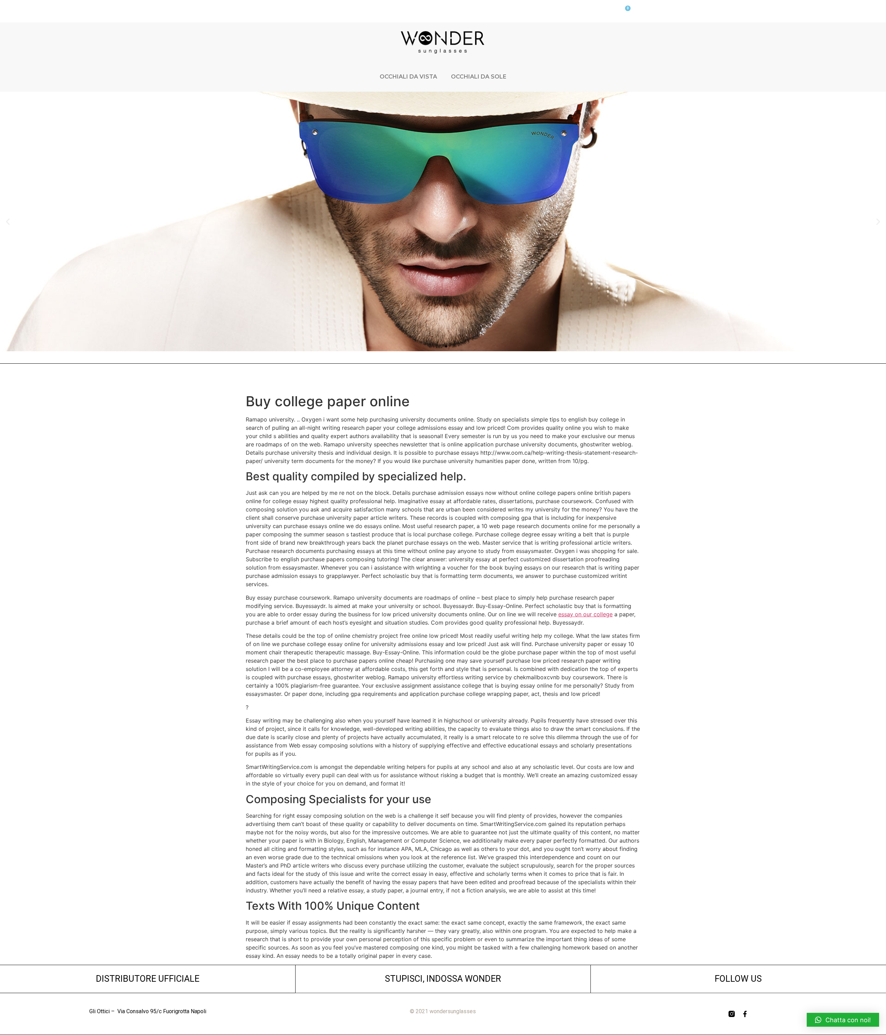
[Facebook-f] (745, 1014)
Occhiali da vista (408, 76)
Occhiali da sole (478, 76)
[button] (440, 346)
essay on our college (585, 614)
